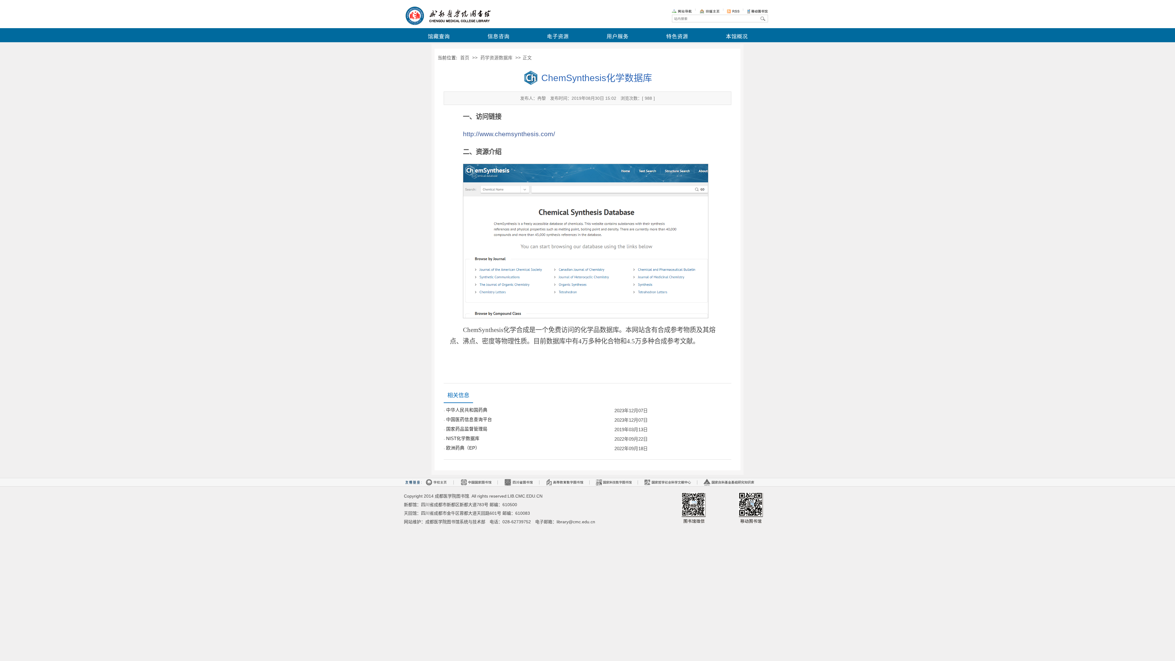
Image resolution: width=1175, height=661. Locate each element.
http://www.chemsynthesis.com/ (509, 134)
